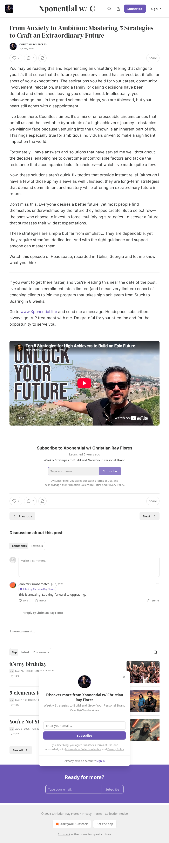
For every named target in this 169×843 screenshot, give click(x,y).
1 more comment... (22, 631)
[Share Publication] (118, 9)
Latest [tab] (25, 652)
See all (18, 750)
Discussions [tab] (41, 652)
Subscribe (135, 9)
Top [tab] (14, 652)
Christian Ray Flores (33, 44)
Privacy (87, 814)
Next (146, 516)
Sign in (156, 9)
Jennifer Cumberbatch (34, 584)
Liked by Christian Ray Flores (38, 588)
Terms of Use (104, 745)
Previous (25, 516)
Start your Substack (74, 824)
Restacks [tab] (37, 546)
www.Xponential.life (38, 311)
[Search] (109, 9)
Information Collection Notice (83, 749)
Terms (98, 814)
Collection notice (116, 814)
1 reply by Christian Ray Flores (43, 613)
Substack (64, 834)
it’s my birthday (28, 664)
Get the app (104, 824)
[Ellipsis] (157, 584)
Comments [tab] (19, 546)
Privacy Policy (115, 749)
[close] (124, 676)
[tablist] (27, 546)
